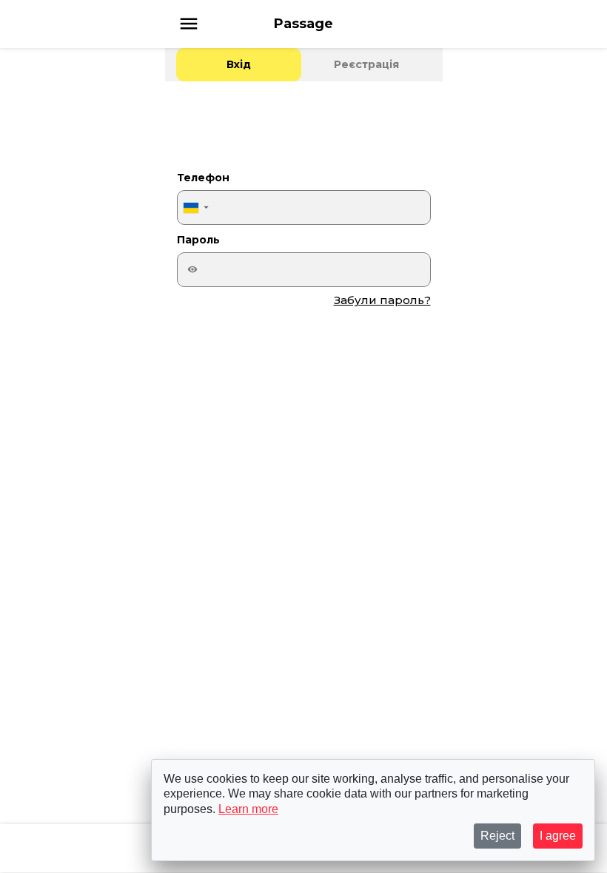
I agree (558, 835)
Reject (497, 835)
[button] (195, 207)
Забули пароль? (382, 300)
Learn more (248, 809)
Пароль (198, 239)
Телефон (203, 177)
